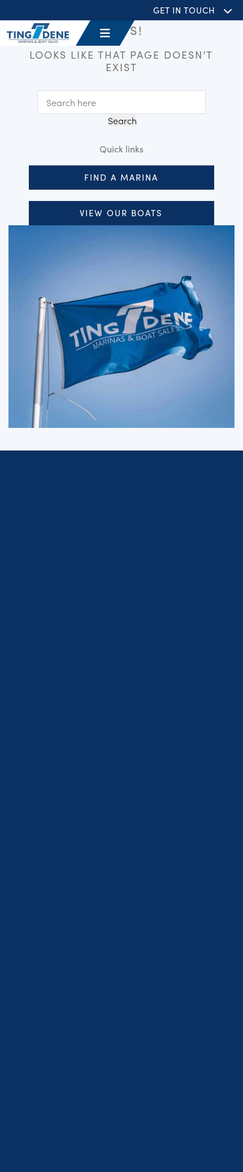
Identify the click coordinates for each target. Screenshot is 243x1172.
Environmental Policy (122, 1153)
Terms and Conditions (120, 1123)
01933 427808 (66, 982)
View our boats (121, 212)
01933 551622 (65, 1032)
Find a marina (121, 177)
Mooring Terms (183, 1138)
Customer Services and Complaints (89, 1138)
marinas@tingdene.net (83, 996)
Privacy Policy (51, 1123)
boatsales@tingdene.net (86, 1046)
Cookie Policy (189, 1123)
